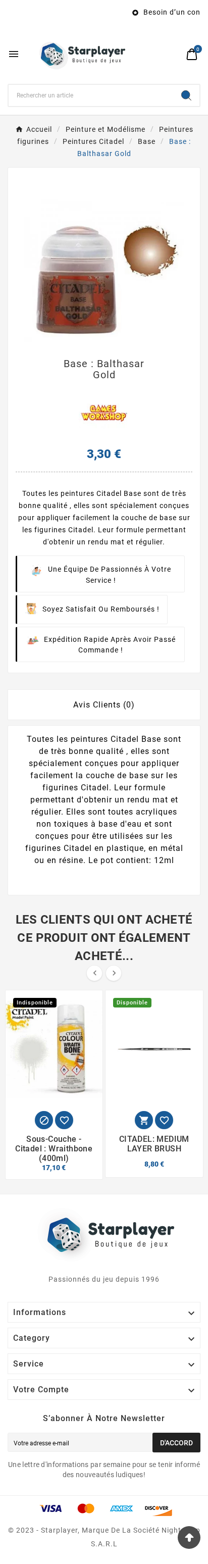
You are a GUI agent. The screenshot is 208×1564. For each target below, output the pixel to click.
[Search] (186, 95)
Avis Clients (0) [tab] (104, 705)
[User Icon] (173, 54)
